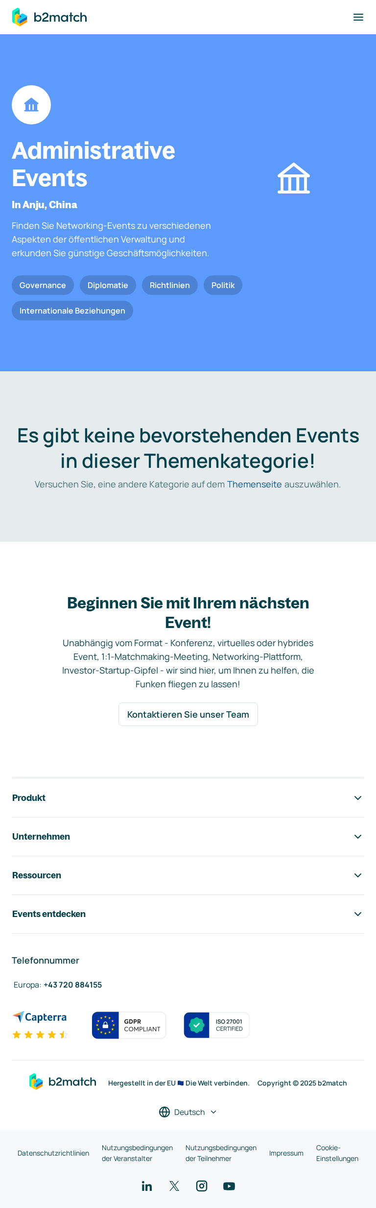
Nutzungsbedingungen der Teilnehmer (221, 1153)
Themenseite (254, 484)
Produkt (29, 797)
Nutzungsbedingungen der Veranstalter (137, 1153)
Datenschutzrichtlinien (53, 1153)
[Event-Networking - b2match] (49, 17)
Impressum (286, 1153)
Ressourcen (36, 875)
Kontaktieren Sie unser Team (188, 714)
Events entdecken (49, 913)
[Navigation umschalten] (358, 17)
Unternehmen (41, 836)
